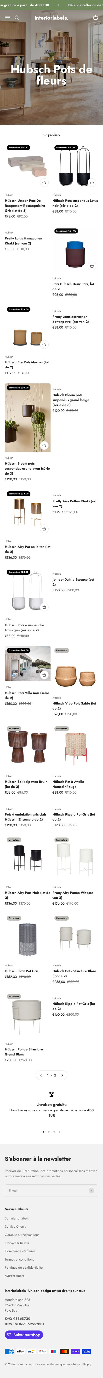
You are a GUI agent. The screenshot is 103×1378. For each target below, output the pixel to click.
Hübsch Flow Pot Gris (21, 971)
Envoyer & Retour (17, 1242)
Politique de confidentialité (24, 1267)
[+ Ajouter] (44, 182)
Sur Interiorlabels (17, 1218)
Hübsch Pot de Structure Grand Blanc (24, 1052)
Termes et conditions (19, 1259)
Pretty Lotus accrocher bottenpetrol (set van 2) (70, 319)
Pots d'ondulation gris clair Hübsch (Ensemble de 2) (25, 817)
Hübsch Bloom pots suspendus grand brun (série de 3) (27, 468)
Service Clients (15, 1226)
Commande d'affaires (20, 1251)
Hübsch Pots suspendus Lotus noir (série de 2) (75, 203)
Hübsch (9, 195)
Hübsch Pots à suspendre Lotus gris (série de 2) (24, 627)
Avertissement (14, 1275)
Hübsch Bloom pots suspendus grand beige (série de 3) (70, 399)
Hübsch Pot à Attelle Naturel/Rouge (68, 784)
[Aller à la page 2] (62, 1075)
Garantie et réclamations (22, 1234)
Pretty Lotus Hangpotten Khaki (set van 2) (23, 241)
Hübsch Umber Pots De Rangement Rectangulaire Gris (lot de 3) (25, 205)
